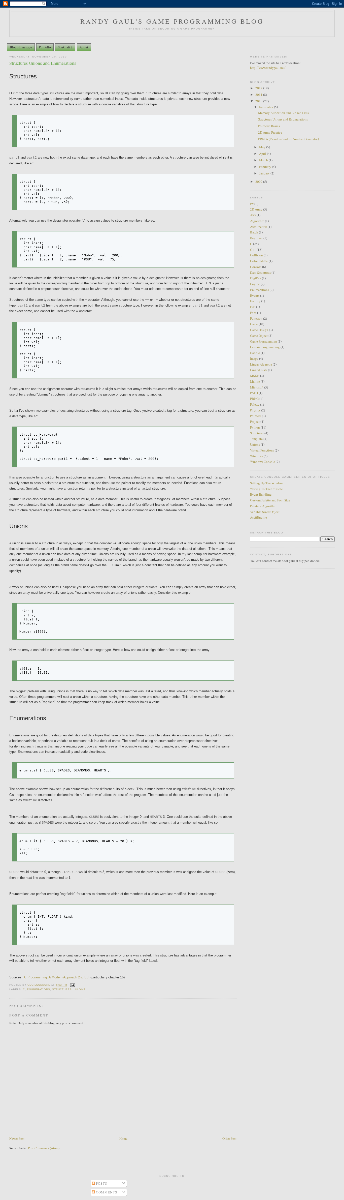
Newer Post (16, 1138)
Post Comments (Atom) (43, 1148)
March (264, 160)
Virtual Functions (262, 450)
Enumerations (38, 989)
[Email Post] (72, 985)
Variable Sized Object (265, 511)
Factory (255, 301)
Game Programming (263, 341)
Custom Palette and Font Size (270, 500)
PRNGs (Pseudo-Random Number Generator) (288, 139)
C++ (253, 249)
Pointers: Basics (269, 126)
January (264, 173)
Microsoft (256, 387)
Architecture (258, 226)
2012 (259, 88)
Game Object (259, 335)
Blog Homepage (21, 47)
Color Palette (259, 261)
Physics (255, 410)
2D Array (256, 209)
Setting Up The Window (266, 483)
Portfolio (45, 47)
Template (256, 438)
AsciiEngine (258, 517)
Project (255, 421)
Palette (254, 404)
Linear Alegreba (261, 364)
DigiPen (255, 278)
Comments (106, 1192)
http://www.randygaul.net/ (268, 67)
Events (254, 295)
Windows (256, 456)
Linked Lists (258, 370)
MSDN (254, 375)
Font (253, 312)
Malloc (255, 381)
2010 (259, 101)
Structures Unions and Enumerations (283, 119)
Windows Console (262, 461)
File (252, 307)
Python (255, 427)
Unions (79, 989)
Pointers (255, 415)
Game (254, 324)
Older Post (229, 1138)
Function (256, 318)
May (262, 147)
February (265, 166)
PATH (254, 393)
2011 (259, 94)
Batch (254, 232)
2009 (259, 181)
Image (254, 358)
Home (123, 1138)
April (263, 153)
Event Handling (261, 494)
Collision (256, 255)
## (252, 203)
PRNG (254, 398)
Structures (62, 989)
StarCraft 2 (65, 47)
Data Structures (260, 272)
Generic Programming (265, 347)
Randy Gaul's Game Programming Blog (172, 21)
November (266, 107)
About (84, 47)
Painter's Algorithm (263, 506)
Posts (101, 1183)
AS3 (253, 215)
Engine (255, 284)
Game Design (259, 329)
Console (255, 266)
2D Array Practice (270, 132)
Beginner (256, 238)
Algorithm (257, 221)
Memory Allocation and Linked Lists (283, 112)
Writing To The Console (266, 489)
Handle (255, 352)
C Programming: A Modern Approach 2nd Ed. (56, 977)
